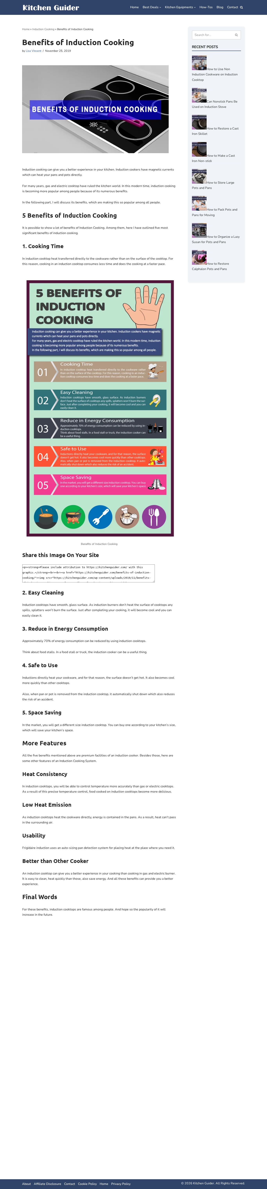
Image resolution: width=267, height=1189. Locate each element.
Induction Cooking (43, 29)
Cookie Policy (87, 1184)
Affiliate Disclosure (47, 1184)
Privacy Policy (121, 1184)
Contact (232, 7)
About (26, 1184)
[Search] (236, 34)
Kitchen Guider (203, 1183)
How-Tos (206, 7)
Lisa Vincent (33, 51)
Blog (220, 7)
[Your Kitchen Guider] (51, 7)
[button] (241, 7)
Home (134, 7)
